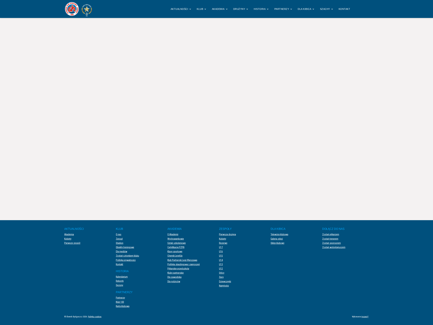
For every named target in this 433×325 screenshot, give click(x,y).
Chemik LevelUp (175, 255)
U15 (221, 255)
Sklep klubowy (277, 243)
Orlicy (221, 272)
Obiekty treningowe (125, 247)
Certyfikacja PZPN (175, 247)
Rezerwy (223, 243)
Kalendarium (122, 276)
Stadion (119, 243)
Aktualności (179, 9)
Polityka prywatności (126, 260)
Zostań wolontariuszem (333, 247)
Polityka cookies (94, 317)
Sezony (119, 285)
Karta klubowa (122, 306)
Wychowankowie (175, 238)
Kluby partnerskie (175, 272)
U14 (221, 260)
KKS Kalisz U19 (145, 99)
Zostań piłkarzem (330, 234)
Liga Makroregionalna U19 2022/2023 (211, 32)
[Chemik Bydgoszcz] (79, 9)
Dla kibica (304, 9)
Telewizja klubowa (279, 234)
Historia (260, 9)
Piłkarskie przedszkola (178, 268)
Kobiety (67, 238)
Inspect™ (365, 317)
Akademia (218, 9)
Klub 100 (120, 302)
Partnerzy (281, 9)
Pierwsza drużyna (227, 234)
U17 (221, 247)
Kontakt (344, 9)
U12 (221, 268)
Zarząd (119, 238)
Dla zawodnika (174, 277)
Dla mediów (121, 251)
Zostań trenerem (330, 238)
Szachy (325, 9)
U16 (221, 251)
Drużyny (239, 9)
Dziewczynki (225, 281)
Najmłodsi (224, 285)
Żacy (221, 277)
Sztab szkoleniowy (176, 243)
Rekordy (120, 281)
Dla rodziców (173, 281)
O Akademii (172, 234)
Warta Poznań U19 (286, 99)
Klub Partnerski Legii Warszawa (182, 260)
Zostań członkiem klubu (127, 255)
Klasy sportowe (174, 251)
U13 (221, 264)
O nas (118, 234)
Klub (200, 9)
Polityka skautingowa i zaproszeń (183, 264)
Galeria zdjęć (277, 238)
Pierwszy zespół (72, 243)
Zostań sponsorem (331, 243)
